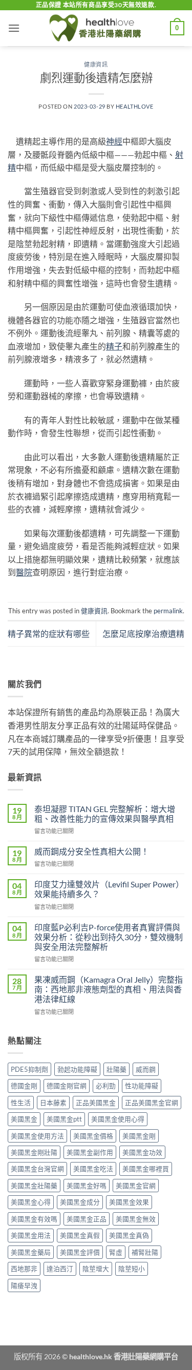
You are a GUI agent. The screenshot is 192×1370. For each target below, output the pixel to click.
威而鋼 (146, 1069)
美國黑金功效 (142, 1152)
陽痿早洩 (24, 1285)
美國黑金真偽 (129, 1235)
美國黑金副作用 (90, 1152)
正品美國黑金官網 (151, 1102)
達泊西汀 (60, 1268)
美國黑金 (24, 1119)
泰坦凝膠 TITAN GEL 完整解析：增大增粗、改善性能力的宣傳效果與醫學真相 (104, 813)
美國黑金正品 (86, 1219)
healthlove (135, 106)
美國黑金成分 (80, 1202)
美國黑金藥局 (31, 1252)
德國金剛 (24, 1086)
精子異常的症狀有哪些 (49, 633)
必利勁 (106, 1086)
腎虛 (115, 1252)
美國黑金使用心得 (117, 1119)
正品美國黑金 (96, 1102)
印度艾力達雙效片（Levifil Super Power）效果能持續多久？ (109, 889)
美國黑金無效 (136, 1219)
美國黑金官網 (136, 1185)
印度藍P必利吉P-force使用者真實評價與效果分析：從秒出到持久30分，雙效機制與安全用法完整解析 (108, 936)
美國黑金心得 (31, 1202)
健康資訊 (96, 64)
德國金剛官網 (67, 1086)
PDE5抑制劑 (29, 1069)
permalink (168, 611)
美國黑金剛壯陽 (34, 1152)
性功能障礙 (141, 1086)
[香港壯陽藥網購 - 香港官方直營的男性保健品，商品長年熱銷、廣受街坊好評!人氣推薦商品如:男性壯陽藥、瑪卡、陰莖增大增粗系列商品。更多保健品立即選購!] (96, 28)
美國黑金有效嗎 (34, 1219)
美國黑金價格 (93, 1136)
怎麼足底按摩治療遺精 (143, 633)
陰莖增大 (95, 1268)
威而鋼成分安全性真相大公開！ (91, 851)
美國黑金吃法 (93, 1169)
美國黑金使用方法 (37, 1136)
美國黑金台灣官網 (37, 1169)
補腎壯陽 (145, 1252)
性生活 (21, 1102)
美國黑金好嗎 (86, 1185)
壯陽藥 (116, 1069)
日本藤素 (53, 1102)
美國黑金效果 (129, 1202)
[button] (14, 27)
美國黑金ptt (64, 1119)
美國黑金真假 (80, 1235)
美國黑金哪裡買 (145, 1169)
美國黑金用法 (31, 1235)
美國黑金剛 (139, 1136)
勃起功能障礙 (77, 1069)
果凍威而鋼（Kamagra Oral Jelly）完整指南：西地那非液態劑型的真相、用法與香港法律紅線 (108, 989)
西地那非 (24, 1268)
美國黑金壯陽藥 (34, 1185)
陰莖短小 (131, 1268)
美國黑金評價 (80, 1252)
